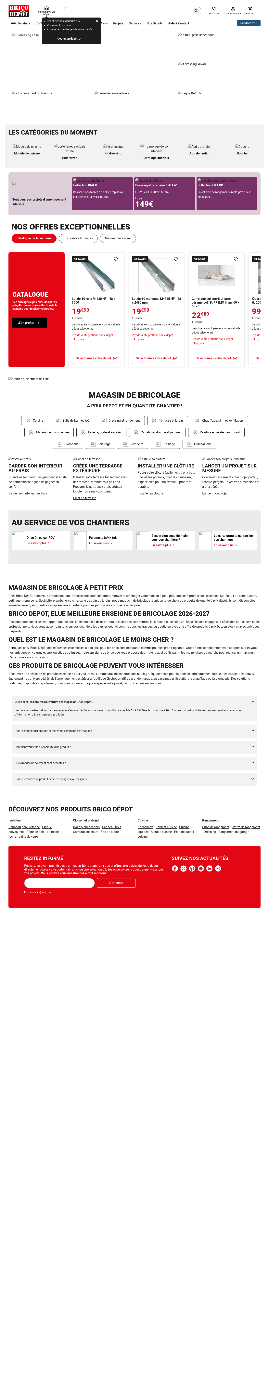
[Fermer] (97, 21)
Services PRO (248, 23)
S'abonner (116, 883)
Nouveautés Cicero (118, 238)
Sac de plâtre (110, 832)
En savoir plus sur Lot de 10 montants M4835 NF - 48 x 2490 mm (157, 310)
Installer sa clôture (150, 493)
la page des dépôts (53, 714)
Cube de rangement (215, 827)
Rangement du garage (233, 832)
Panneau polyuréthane (24, 827)
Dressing (210, 832)
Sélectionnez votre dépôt (93, 358)
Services (135, 23)
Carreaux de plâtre (85, 832)
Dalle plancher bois (86, 827)
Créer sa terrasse (84, 498)
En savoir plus (93, 60)
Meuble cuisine (161, 832)
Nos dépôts (155, 23)
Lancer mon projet (214, 493)
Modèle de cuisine (27, 153)
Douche (242, 153)
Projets (118, 23)
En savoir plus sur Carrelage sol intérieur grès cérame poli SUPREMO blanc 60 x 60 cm (216, 310)
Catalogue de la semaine (34, 238)
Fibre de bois (36, 832)
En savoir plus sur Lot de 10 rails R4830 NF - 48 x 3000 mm (96, 310)
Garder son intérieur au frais (27, 493)
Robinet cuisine (166, 827)
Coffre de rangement (246, 827)
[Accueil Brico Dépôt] (18, 11)
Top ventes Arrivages (78, 238)
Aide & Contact (178, 23)
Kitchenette (145, 827)
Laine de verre (28, 836)
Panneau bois (111, 827)
